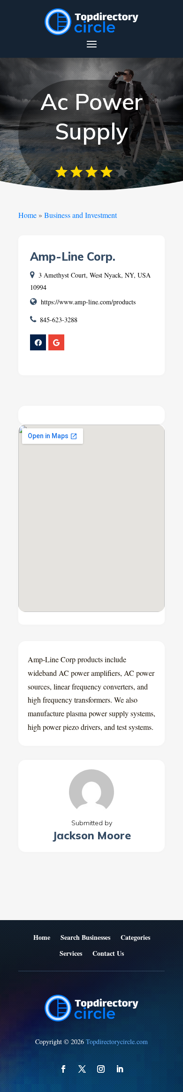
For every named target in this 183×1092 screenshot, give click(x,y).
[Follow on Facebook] (63, 1069)
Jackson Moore (92, 835)
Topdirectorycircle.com (117, 1041)
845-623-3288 (58, 319)
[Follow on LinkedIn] (119, 1069)
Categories (135, 937)
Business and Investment (80, 215)
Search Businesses (85, 937)
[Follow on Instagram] (100, 1069)
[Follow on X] (82, 1069)
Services (71, 953)
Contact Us (108, 953)
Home (27, 215)
